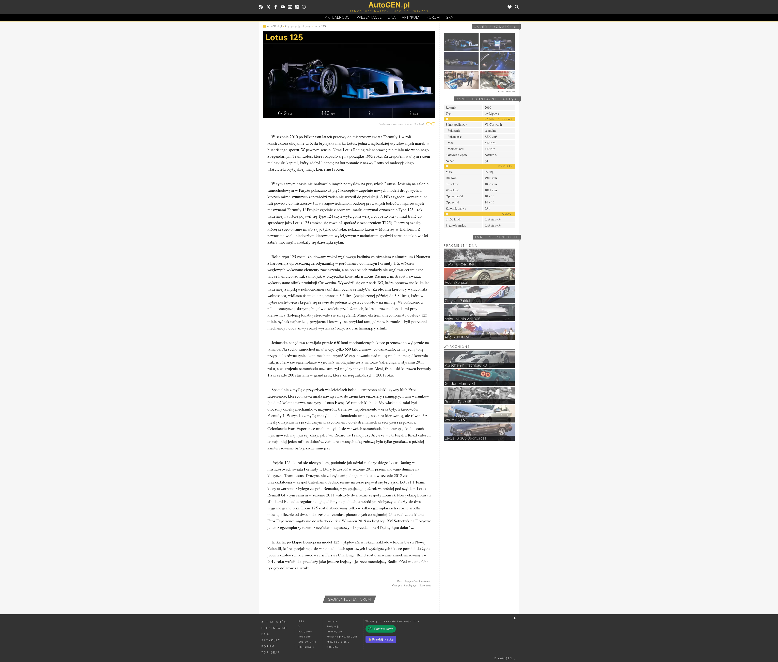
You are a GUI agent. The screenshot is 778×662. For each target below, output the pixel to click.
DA (392, 17)
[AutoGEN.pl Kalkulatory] (297, 7)
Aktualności (338, 17)
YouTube (304, 636)
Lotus (306, 26)
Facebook (305, 631)
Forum (433, 17)
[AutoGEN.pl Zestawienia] (290, 7)
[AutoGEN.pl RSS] (261, 7)
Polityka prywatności (341, 636)
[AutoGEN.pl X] (268, 7)
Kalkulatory (306, 646)
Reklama (332, 646)
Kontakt (331, 621)
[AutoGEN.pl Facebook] (276, 7)
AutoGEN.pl (274, 26)
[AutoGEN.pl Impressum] (304, 7)
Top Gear (270, 652)
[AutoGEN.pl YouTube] (283, 7)
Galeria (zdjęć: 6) (496, 26)
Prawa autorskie (338, 641)
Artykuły (411, 17)
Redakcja (333, 626)
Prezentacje (369, 17)
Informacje (334, 631)
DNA (265, 634)
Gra (449, 17)
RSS (301, 621)
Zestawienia (307, 641)
